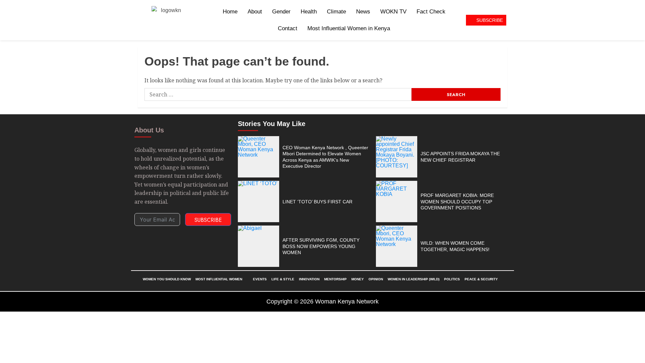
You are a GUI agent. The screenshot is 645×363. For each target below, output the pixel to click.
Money (357, 279)
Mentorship (335, 279)
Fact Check (431, 11)
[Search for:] (278, 94)
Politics (452, 279)
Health (309, 11)
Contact (287, 28)
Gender (281, 11)
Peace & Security (481, 279)
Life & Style (282, 279)
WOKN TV (393, 11)
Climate (336, 11)
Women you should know (167, 279)
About (255, 11)
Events (260, 279)
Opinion (376, 279)
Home (230, 11)
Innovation (309, 279)
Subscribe (208, 220)
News (363, 11)
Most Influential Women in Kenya (348, 28)
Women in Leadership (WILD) (413, 279)
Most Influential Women (219, 279)
